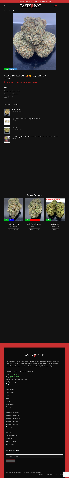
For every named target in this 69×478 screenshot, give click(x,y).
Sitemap (60, 474)
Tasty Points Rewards (12, 435)
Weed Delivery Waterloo (12, 415)
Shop (10, 10)
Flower (8, 395)
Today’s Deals (10, 392)
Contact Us (9, 438)
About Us (8, 432)
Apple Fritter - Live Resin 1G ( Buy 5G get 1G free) (26, 118)
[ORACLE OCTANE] (7, 112)
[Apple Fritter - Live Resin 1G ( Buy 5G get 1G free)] (7, 121)
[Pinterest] (12, 97)
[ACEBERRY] (7, 130)
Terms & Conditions (52, 474)
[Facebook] (11, 97)
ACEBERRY (15, 127)
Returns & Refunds (11, 441)
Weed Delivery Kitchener (12, 412)
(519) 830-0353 (14, 377)
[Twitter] (9, 97)
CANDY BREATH (55, 224)
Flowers (15, 10)
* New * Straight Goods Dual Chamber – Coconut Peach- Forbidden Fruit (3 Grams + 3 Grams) (37, 136)
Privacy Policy (9, 445)
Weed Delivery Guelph (12, 421)
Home (5, 10)
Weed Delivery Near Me (12, 424)
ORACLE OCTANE (16, 109)
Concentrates (10, 404)
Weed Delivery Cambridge (13, 418)
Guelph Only (11, 94)
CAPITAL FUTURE (14, 224)
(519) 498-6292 (15, 374)
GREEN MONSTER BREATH (34, 224)
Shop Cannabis (10, 389)
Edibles (8, 401)
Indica (20, 10)
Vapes (7, 398)
